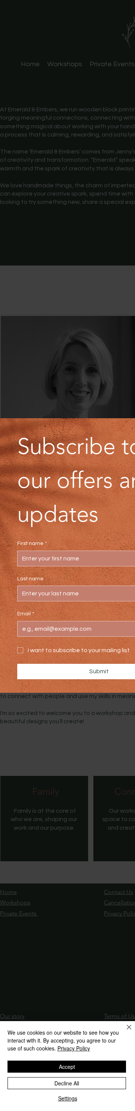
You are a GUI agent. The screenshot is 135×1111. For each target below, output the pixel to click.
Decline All (66, 1083)
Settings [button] (67, 1098)
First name (32, 543)
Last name (30, 578)
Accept (67, 1066)
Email (25, 613)
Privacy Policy (73, 1048)
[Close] (125, 1032)
